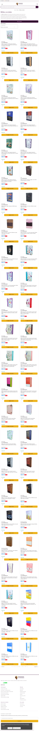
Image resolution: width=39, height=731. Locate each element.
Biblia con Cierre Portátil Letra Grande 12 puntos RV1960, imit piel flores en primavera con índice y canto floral (9, 44)
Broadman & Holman (23, 691)
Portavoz (21, 694)
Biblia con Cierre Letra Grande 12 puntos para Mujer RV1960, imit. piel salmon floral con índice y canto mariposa (29, 577)
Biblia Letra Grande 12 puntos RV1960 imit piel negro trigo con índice (29, 498)
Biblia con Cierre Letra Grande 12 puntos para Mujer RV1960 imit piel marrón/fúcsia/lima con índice (9, 392)
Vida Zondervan (22, 698)
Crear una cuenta (22, 705)
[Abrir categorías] (2, 4)
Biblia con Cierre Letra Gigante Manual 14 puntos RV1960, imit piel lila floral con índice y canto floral (29, 153)
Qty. (2, 78)
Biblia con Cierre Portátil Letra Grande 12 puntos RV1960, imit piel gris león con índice (9, 71)
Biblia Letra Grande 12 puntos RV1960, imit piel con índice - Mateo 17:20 (9, 631)
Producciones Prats (22, 695)
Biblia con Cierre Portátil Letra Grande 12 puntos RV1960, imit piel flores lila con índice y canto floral (29, 98)
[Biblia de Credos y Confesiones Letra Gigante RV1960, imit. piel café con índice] (9, 541)
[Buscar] (37, 7)
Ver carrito (21, 706)
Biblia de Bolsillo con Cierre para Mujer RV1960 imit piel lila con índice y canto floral (9, 286)
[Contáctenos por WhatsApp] (5, 683)
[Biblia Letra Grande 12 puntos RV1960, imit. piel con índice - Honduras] (9, 647)
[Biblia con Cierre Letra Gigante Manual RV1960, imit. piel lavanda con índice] (29, 515)
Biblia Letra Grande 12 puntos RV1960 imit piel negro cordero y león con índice (9, 259)
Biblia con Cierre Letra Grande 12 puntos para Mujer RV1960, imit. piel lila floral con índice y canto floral (9, 577)
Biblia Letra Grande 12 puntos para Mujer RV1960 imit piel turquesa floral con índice (8, 444)
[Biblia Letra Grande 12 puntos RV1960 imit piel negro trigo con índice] (29, 489)
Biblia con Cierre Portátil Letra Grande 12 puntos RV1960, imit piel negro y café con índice (28, 71)
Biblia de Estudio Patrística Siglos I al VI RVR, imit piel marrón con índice (29, 180)
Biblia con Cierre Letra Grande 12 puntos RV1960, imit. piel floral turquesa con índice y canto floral (9, 604)
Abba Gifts (21, 690)
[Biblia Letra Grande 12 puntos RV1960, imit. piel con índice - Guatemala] (29, 647)
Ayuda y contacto (3, 703)
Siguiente (35, 666)
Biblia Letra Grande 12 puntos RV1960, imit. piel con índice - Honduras (9, 656)
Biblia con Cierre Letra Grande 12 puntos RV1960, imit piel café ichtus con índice (28, 472)
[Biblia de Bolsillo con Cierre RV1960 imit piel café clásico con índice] (9, 223)
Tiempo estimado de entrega (5, 709)
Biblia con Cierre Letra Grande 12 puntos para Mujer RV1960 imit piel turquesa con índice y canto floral (29, 286)
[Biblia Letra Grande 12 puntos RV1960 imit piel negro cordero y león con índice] (9, 250)
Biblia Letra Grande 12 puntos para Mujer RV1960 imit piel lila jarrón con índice (28, 419)
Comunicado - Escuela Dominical (5, 690)
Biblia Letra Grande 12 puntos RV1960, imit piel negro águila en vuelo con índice (9, 524)
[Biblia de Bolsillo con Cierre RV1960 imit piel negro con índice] (29, 197)
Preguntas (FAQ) (3, 695)
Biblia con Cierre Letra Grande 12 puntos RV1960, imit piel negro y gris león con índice (9, 472)
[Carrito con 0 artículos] (37, 4)
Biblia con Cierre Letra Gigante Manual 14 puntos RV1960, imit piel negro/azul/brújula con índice (9, 126)
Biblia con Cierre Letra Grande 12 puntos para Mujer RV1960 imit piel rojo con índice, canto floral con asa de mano (29, 312)
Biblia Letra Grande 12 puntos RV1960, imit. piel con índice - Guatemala (29, 656)
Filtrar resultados (19, 21)
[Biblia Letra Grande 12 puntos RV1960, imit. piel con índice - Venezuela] (29, 622)
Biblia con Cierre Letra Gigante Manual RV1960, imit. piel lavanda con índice (29, 524)
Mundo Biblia (22, 688)
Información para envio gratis (5, 694)
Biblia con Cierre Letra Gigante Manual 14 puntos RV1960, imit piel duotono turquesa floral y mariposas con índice (9, 180)
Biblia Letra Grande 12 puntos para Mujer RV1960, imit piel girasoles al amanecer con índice (28, 604)
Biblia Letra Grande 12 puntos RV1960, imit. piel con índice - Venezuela (29, 631)
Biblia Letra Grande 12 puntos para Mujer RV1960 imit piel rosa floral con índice (8, 419)
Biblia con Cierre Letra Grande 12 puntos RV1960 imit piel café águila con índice (8, 498)
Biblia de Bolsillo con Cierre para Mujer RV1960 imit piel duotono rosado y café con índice (29, 233)
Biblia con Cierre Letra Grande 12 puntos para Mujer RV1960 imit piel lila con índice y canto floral (9, 312)
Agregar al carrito (11, 107)
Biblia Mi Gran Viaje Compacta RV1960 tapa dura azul (9, 206)
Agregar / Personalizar (10, 52)
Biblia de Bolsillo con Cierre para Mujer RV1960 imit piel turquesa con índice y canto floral (29, 259)
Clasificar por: (3, 25)
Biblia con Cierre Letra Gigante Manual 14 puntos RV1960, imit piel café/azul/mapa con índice (28, 126)
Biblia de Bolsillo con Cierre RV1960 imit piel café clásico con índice (9, 233)
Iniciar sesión (22, 703)
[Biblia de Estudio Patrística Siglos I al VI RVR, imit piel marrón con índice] (29, 171)
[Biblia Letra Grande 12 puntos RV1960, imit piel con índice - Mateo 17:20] (9, 622)
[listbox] (8, 27)
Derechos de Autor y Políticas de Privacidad (7, 691)
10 (25, 666)
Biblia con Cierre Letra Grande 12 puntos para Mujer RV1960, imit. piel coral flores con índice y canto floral (29, 551)
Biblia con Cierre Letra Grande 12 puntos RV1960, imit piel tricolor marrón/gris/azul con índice (29, 444)
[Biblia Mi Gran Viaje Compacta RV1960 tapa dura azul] (9, 197)
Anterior (3, 666)
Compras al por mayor (4, 688)
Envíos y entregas (3, 705)
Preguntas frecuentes (4, 706)
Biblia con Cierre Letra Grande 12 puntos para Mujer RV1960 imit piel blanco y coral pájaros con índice (29, 392)
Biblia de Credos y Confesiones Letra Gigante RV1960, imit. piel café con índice (9, 551)
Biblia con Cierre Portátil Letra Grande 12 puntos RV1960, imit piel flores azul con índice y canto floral (9, 98)
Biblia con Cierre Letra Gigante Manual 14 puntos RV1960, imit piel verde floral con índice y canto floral (9, 153)
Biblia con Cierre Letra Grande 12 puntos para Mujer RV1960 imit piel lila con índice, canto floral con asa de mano (9, 339)
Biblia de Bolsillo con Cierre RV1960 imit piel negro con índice (28, 206)
